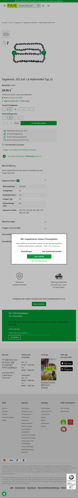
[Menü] (75, 475)
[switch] (71, 487)
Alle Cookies (39, 256)
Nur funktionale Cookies (51, 251)
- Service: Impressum (39, 261)
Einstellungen (26, 251)
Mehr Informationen (52, 246)
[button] (4, 494)
